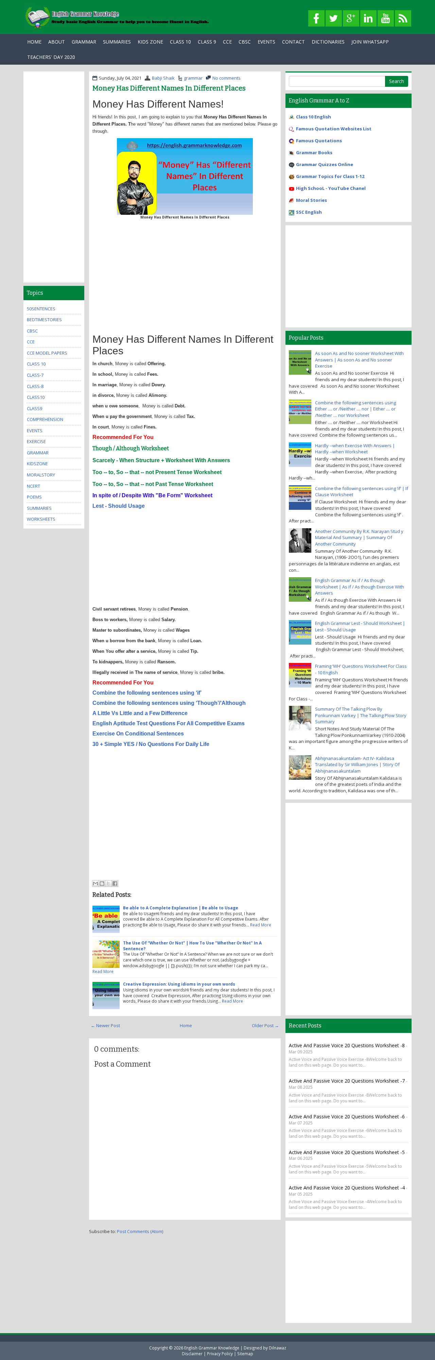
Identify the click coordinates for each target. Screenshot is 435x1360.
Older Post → (265, 1025)
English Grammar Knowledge (211, 1347)
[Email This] (95, 883)
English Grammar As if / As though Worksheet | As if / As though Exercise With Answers (359, 586)
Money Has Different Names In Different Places (169, 88)
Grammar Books (314, 152)
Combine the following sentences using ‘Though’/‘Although (169, 703)
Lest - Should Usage (118, 506)
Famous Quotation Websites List (333, 129)
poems (34, 497)
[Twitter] (334, 19)
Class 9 (207, 41)
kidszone (37, 463)
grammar (193, 78)
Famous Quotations (319, 140)
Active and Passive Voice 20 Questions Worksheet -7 (347, 1081)
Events (266, 41)
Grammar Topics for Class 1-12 (330, 176)
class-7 (35, 375)
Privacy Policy (220, 1353)
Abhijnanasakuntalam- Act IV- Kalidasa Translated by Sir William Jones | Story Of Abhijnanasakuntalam (357, 764)
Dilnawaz (277, 1347)
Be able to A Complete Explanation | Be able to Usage (180, 907)
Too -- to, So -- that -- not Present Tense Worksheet (157, 472)
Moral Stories (311, 200)
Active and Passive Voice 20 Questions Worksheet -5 (347, 1152)
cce (31, 342)
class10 (36, 397)
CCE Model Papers (47, 353)
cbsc (32, 331)
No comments (226, 78)
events (34, 430)
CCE (227, 41)
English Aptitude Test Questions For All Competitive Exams (168, 723)
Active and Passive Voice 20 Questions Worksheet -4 (347, 1187)
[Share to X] (108, 883)
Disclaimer (192, 1353)
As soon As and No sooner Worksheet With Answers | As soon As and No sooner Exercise (359, 359)
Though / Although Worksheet (130, 448)
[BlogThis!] (102, 883)
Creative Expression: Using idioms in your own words (179, 984)
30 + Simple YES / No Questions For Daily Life (151, 744)
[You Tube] (386, 19)
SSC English (309, 212)
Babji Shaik (163, 78)
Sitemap (245, 1353)
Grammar (84, 41)
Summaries (117, 41)
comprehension (45, 419)
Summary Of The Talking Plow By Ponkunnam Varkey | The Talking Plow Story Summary (360, 715)
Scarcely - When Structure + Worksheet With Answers (161, 460)
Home (34, 41)
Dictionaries (328, 41)
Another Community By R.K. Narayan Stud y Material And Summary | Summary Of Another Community (359, 537)
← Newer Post (105, 1025)
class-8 (35, 386)
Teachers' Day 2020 (51, 57)
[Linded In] (368, 19)
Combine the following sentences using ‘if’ (147, 693)
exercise (36, 441)
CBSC (245, 41)
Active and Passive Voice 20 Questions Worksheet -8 (347, 1045)
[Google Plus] (351, 19)
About (56, 41)
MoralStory (41, 475)
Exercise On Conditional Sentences (138, 733)
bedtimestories (44, 320)
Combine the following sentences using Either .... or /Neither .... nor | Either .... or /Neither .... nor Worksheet (355, 409)
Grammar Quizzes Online (324, 164)
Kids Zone (150, 41)
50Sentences (41, 309)
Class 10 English (313, 117)
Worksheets (41, 519)
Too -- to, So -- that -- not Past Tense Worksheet (153, 484)
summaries (39, 508)
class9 (34, 408)
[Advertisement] (184, 279)
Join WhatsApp (370, 41)
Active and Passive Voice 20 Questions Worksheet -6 (347, 1116)
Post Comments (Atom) (140, 1231)
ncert (33, 486)
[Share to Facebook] (114, 883)
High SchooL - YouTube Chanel (331, 188)
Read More (260, 924)
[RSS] (403, 19)
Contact (293, 41)
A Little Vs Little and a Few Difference (140, 713)
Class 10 (180, 41)
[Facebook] (316, 19)
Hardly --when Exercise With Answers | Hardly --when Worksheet (355, 448)
